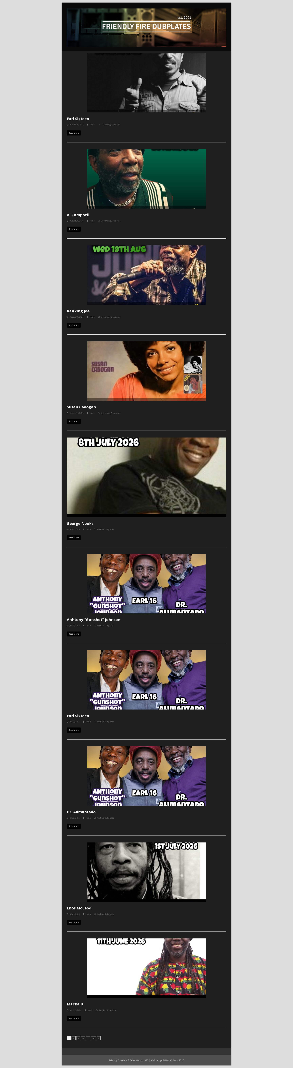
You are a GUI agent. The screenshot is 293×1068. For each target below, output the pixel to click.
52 (94, 1038)
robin (92, 124)
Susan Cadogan (81, 406)
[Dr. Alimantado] (146, 776)
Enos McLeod (79, 907)
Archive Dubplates (105, 529)
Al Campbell (78, 214)
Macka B (75, 1003)
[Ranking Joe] (146, 275)
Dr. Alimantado (81, 811)
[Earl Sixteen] (146, 82)
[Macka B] (146, 968)
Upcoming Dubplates (110, 124)
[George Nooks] (146, 477)
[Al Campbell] (146, 179)
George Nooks (80, 523)
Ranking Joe (78, 310)
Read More (74, 133)
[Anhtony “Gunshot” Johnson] (146, 583)
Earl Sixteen (78, 118)
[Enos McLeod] (146, 872)
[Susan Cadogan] (146, 371)
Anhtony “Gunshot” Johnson (93, 619)
